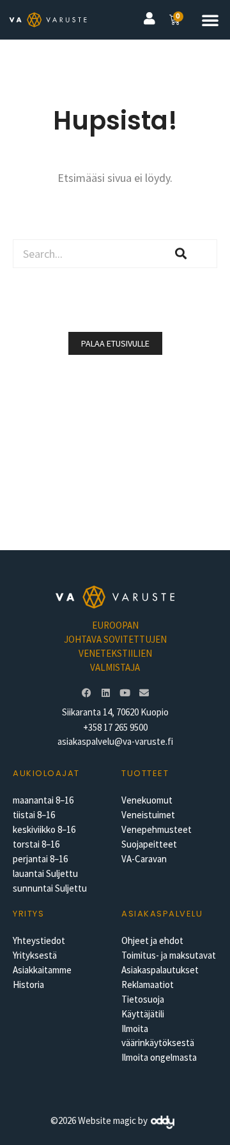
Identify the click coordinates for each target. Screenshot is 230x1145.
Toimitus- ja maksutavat (168, 955)
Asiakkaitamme (42, 970)
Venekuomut (146, 800)
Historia (28, 984)
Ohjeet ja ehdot (152, 940)
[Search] (181, 253)
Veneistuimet (148, 815)
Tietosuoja (142, 999)
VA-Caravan (144, 859)
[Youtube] (124, 693)
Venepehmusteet (156, 829)
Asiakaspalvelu (162, 914)
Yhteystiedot (39, 940)
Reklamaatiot (147, 984)
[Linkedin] (105, 693)
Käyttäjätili (142, 1014)
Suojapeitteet (149, 844)
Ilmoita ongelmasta (159, 1057)
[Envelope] (144, 693)
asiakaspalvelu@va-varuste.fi (115, 741)
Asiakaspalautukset (160, 970)
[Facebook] (86, 693)
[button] (210, 19)
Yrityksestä (35, 955)
